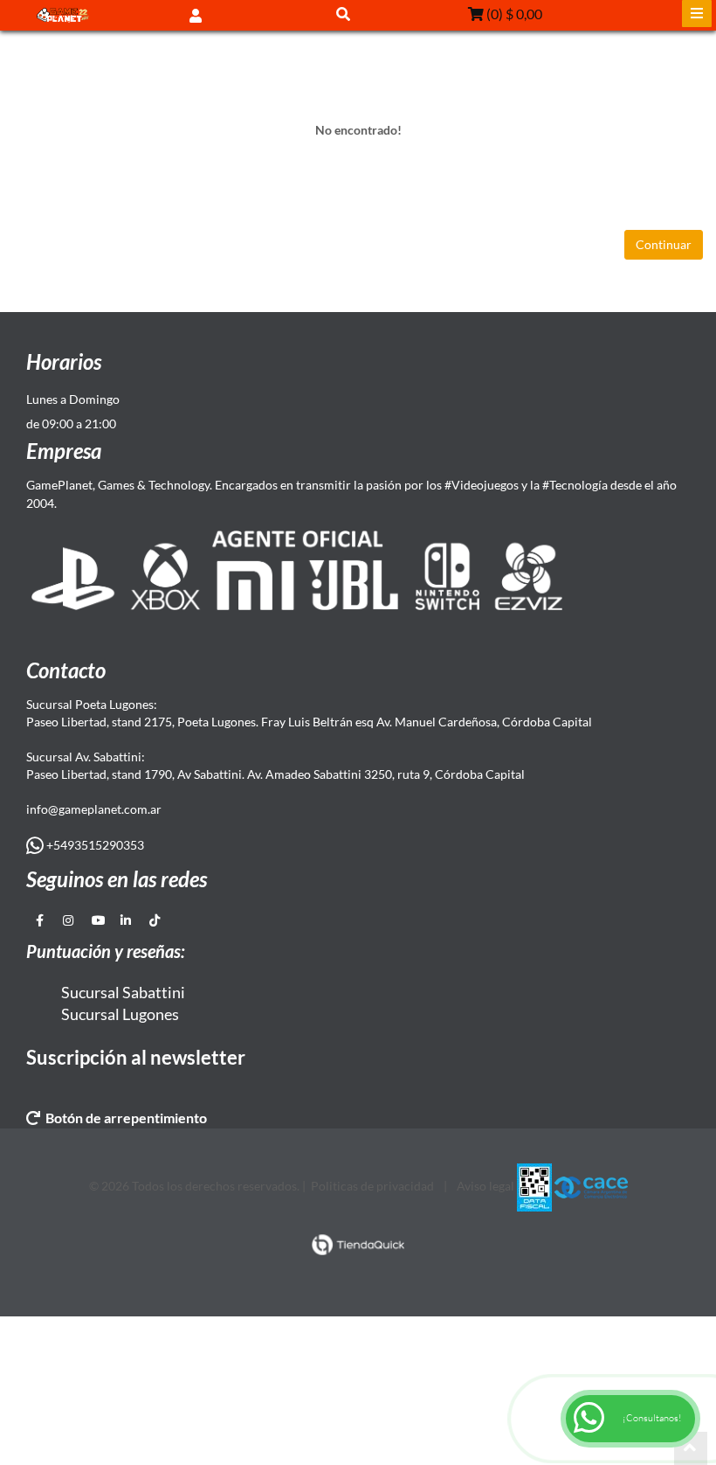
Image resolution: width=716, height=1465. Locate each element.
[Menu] (697, 13)
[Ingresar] (195, 14)
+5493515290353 (94, 844)
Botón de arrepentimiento (123, 1117)
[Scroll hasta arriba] (690, 1448)
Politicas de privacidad (372, 1185)
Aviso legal (485, 1185)
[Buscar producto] (343, 13)
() (513, 13)
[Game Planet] (63, 15)
